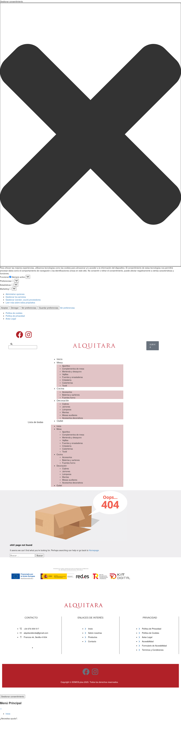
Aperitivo (66, 365)
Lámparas (66, 409)
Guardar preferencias (48, 307)
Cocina (60, 388)
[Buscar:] (22, 555)
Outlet (60, 421)
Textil (64, 385)
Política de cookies (14, 313)
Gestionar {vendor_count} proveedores (23, 299)
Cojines (65, 403)
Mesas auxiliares (69, 415)
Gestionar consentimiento (12, 696)
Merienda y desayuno (72, 371)
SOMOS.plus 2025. (80, 682)
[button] (90, 134)
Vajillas (65, 374)
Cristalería (66, 380)
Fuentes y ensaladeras (72, 377)
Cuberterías (67, 382)
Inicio (59, 359)
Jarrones (66, 406)
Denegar (15, 307)
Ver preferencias (28, 307)
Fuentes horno (68, 397)
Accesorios (67, 392)
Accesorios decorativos (72, 418)
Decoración (63, 400)
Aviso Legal (11, 318)
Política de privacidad (15, 315)
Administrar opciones (15, 294)
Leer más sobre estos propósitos (20, 302)
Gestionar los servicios (16, 296)
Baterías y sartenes (71, 394)
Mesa (60, 362)
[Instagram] (28, 334)
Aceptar (4, 307)
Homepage (94, 550)
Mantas (65, 412)
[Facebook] (19, 334)
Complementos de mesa (73, 368)
